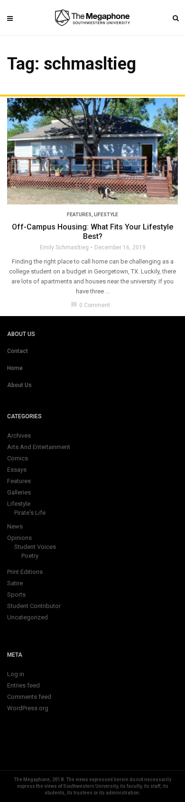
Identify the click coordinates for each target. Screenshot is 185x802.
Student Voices (35, 546)
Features (79, 214)
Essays (17, 469)
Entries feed (23, 685)
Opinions (19, 537)
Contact (17, 351)
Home (15, 368)
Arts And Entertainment (38, 446)
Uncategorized (27, 617)
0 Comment (90, 305)
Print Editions (25, 571)
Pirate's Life (30, 512)
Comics (17, 458)
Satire (15, 583)
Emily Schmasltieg (64, 247)
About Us (19, 385)
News (15, 526)
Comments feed (29, 696)
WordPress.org (27, 708)
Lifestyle (106, 214)
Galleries (19, 492)
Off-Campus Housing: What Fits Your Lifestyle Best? (92, 231)
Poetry (29, 555)
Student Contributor (34, 605)
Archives (19, 435)
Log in (15, 674)
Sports (16, 594)
